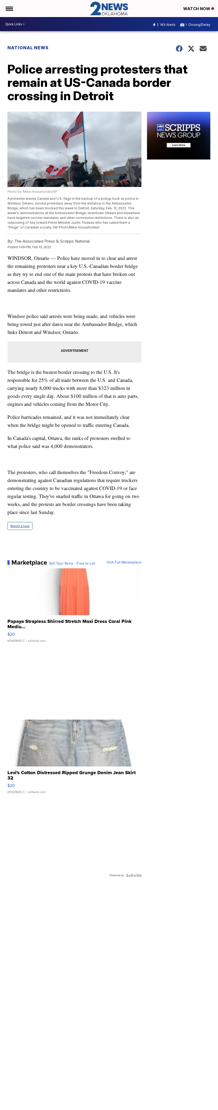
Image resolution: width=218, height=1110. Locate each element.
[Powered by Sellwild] (133, 875)
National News (28, 47)
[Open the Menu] (9, 8)
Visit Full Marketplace (124, 562)
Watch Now (197, 8)
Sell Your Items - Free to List (72, 563)
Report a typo (20, 526)
